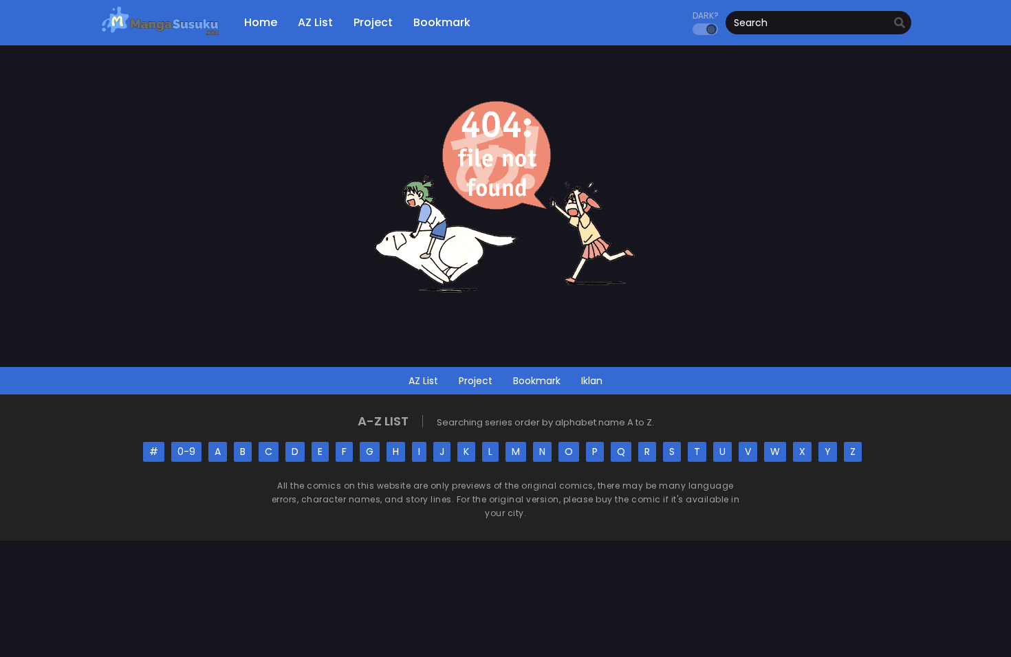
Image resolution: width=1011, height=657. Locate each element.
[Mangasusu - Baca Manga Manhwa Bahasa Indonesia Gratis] (160, 34)
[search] (899, 23)
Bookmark (537, 381)
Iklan (591, 381)
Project (475, 381)
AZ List (423, 381)
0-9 (186, 451)
